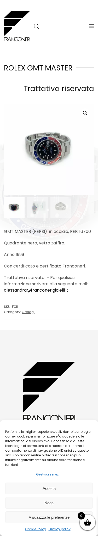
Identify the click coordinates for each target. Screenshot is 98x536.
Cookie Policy (35, 529)
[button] (91, 26)
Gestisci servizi (47, 474)
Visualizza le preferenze (49, 517)
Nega (49, 503)
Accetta (49, 488)
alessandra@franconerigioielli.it (36, 290)
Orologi (28, 311)
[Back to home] (17, 26)
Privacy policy (60, 529)
